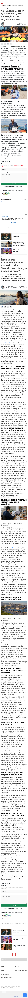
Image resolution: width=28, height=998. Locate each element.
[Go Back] (25, 995)
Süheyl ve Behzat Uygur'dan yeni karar (19, 250)
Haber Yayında (5, 343)
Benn (3, 8)
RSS (5, 992)
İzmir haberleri (13, 548)
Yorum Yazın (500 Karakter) (7, 172)
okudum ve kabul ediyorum (12, 187)
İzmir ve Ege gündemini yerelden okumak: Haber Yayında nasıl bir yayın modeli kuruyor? (19, 244)
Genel (7, 257)
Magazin (7, 8)
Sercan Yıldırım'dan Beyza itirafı (19, 946)
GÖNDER (14, 183)
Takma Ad (3, 163)
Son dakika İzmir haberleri (21, 970)
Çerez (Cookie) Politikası (6, 977)
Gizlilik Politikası (5, 974)
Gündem (3, 970)
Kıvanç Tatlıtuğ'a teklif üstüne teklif (18, 235)
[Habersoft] (17, 996)
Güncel (2, 966)
